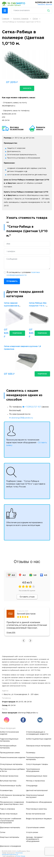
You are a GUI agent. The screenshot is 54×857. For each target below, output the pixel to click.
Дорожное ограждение (10, 846)
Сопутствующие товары (37, 764)
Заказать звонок (44, 4)
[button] (5, 10)
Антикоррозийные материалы (8, 747)
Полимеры (30, 752)
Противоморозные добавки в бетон (12, 770)
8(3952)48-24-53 (43, 2)
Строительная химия (35, 827)
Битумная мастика (8, 781)
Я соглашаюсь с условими (23, 274)
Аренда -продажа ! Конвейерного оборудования (34, 839)
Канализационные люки (36, 776)
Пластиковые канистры (36, 809)
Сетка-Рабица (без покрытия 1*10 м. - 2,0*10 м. (37, 305)
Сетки (2, 832)
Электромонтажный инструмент (35, 796)
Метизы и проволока (35, 781)
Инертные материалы (9, 837)
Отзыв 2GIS (11, 632)
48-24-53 (19, 702)
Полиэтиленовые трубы (10, 785)
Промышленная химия (10, 752)
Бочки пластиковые (8, 814)
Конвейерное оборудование (39, 802)
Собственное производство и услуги (12, 796)
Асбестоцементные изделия (38, 739)
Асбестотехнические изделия (9, 733)
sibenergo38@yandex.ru (28, 713)
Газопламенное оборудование (33, 770)
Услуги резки (32, 832)
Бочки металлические (35, 814)
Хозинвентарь (6, 790)
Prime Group (20, 856)
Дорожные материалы (10, 827)
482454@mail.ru (8, 106)
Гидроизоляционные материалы (9, 740)
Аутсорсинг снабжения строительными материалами (10, 821)
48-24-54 (5, 120)
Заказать (27, 88)
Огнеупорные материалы (11, 764)
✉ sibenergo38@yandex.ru (21, 418)
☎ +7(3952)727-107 (31, 407)
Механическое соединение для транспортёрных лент (12, 803)
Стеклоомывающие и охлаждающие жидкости (37, 733)
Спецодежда (31, 785)
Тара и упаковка (7, 809)
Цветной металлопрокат (37, 790)
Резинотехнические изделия (12, 757)
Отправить (12, 281)
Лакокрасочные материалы (38, 746)
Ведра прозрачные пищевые (39, 818)
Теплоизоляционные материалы (35, 758)
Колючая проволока (9, 776)
